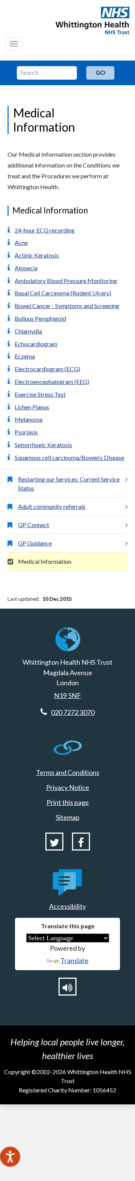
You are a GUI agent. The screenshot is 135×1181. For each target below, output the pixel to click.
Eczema (25, 356)
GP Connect (33, 524)
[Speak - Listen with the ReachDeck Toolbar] (10, 1157)
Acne (21, 242)
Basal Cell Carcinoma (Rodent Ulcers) (63, 292)
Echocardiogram (36, 343)
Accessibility (67, 906)
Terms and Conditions (67, 772)
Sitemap (68, 817)
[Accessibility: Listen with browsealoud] (67, 987)
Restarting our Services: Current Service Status (69, 484)
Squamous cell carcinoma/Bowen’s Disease (69, 457)
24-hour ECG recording (45, 230)
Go (100, 72)
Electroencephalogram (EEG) (52, 381)
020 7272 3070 (72, 712)
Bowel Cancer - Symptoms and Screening (67, 305)
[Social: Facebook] (81, 842)
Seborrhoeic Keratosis (43, 444)
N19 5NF (67, 695)
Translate (74, 960)
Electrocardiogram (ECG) (47, 368)
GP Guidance (35, 543)
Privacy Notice (67, 787)
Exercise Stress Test (40, 394)
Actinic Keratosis (37, 255)
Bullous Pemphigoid (40, 318)
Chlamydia (28, 331)
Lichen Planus (32, 406)
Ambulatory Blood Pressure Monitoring (66, 280)
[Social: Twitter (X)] (54, 842)
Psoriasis (26, 432)
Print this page (67, 802)
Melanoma (28, 419)
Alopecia (26, 267)
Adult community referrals (52, 506)
